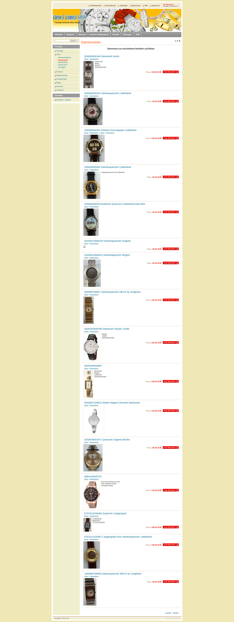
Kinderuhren (62, 65)
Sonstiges (62, 67)
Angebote (70, 35)
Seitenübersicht (95, 5)
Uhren (55, 30)
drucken (175, 613)
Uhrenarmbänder (64, 57)
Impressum (156, 5)
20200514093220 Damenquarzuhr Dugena (107, 241)
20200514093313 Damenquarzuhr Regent (107, 255)
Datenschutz (136, 5)
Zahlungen (124, 5)
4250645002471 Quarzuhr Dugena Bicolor (107, 439)
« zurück (168, 613)
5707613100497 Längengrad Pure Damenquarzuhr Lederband (118, 536)
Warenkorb (170, 4)
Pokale (58, 83)
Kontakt (116, 35)
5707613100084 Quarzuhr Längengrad (105, 513)
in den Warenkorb (169, 72)
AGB (137, 35)
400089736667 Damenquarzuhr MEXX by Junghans (112, 292)
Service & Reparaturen (99, 35)
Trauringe (59, 51)
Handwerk (60, 90)
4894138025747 (93, 476)
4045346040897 (93, 365)
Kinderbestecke (62, 75)
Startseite (58, 35)
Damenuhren (63, 60)
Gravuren (82, 35)
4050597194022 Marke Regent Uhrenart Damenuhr (112, 402)
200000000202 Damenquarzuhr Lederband (107, 93)
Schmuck (59, 72)
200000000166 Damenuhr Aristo (101, 56)
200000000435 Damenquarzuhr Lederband (107, 167)
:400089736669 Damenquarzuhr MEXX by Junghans (112, 573)
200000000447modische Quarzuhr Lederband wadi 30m (114, 204)
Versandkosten (110, 5)
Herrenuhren (63, 62)
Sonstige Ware (61, 79)
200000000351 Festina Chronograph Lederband (110, 130)
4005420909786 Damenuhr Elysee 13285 (106, 328)
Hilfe (146, 5)
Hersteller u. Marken (63, 100)
